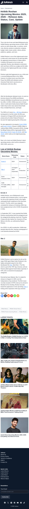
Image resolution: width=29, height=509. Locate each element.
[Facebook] (2, 295)
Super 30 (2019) (16, 132)
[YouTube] (17, 502)
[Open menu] (23, 2)
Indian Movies (22, 311)
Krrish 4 (3, 161)
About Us (3, 454)
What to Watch (5, 478)
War (11, 265)
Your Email (4, 489)
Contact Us (4, 462)
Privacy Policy (5, 456)
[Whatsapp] (14, 295)
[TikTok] (24, 502)
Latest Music (4, 475)
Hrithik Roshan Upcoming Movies (9, 311)
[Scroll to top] (25, 506)
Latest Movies (5, 471)
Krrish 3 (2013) (7, 126)
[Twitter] (8, 502)
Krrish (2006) (23, 124)
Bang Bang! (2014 (6, 132)
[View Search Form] (26, 2)
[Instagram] (11, 502)
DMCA (3, 460)
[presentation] (14, 326)
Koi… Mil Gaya (17, 112)
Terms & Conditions (6, 458)
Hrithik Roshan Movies (15, 308)
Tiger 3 (25, 286)
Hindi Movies (4, 308)
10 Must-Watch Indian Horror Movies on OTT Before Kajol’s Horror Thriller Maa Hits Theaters (14, 386)
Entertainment (8, 8)
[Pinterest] (11, 295)
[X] (5, 295)
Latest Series (4, 473)
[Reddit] (8, 295)
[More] (18, 295)
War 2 (3, 169)
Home (2, 8)
